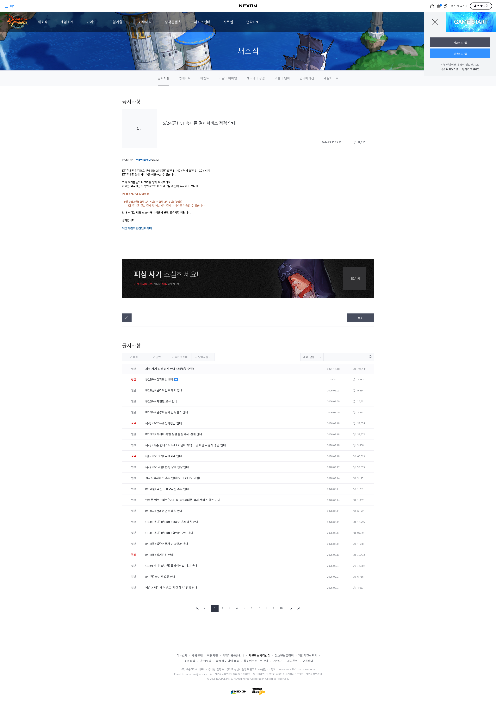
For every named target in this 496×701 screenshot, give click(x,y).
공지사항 (163, 78)
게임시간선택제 (307, 655)
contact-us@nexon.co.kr (197, 674)
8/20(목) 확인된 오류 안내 (161, 401)
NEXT (291, 608)
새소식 (42, 21)
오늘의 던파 (282, 78)
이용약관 (212, 655)
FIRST (197, 608)
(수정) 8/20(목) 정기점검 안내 (164, 423)
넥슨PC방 (205, 661)
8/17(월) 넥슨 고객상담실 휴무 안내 (167, 489)
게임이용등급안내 (233, 655)
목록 (360, 318)
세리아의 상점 (256, 78)
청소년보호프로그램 (256, 661)
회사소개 (182, 655)
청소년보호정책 (284, 655)
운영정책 (189, 661)
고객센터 (307, 661)
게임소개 (67, 21)
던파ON (252, 21)
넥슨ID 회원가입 (449, 69)
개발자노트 (331, 78)
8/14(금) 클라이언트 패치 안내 (164, 511)
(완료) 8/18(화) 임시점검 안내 (164, 456)
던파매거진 (307, 78)
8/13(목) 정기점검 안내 (159, 555)
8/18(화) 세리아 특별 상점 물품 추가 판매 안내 (174, 434)
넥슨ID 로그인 (460, 42)
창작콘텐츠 (173, 21)
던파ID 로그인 (460, 53)
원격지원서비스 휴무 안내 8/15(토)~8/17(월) (173, 478)
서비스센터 (202, 21)
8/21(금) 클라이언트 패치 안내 (164, 390)
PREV (204, 608)
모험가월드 (117, 21)
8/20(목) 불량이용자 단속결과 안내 (167, 412)
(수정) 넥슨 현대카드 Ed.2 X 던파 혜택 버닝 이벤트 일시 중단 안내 (185, 445)
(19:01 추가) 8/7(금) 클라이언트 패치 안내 (171, 565)
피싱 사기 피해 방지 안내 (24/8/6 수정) (169, 369)
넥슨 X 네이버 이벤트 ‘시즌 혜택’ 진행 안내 (171, 587)
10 (281, 608)
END (298, 608)
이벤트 (204, 78)
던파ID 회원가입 (471, 69)
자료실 (228, 21)
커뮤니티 (145, 21)
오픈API (277, 661)
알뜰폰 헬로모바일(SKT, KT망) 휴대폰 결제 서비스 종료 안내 (183, 500)
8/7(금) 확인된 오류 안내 (160, 577)
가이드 (91, 21)
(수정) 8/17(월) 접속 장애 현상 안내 (167, 467)
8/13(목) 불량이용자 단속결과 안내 (167, 544)
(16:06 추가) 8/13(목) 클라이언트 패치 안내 (172, 522)
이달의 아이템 (228, 78)
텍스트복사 (127, 317)
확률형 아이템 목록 (227, 661)
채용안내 (197, 655)
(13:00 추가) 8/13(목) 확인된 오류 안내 (169, 533)
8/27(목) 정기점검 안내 (159, 379)
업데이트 (185, 78)
